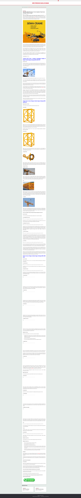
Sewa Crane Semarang (39, 489)
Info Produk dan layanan (40, 3)
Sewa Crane (24, 10)
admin (27, 14)
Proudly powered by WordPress (36, 496)
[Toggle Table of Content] (27, 56)
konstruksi (42, 87)
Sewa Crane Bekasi (26, 489)
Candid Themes (47, 496)
